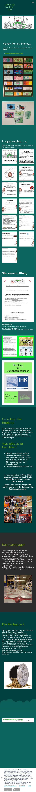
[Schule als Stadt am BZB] (9, 12)
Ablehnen (16, 790)
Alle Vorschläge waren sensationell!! (13, 53)
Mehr (29, 785)
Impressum (22, 785)
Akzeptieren (8, 790)
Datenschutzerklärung (10, 785)
